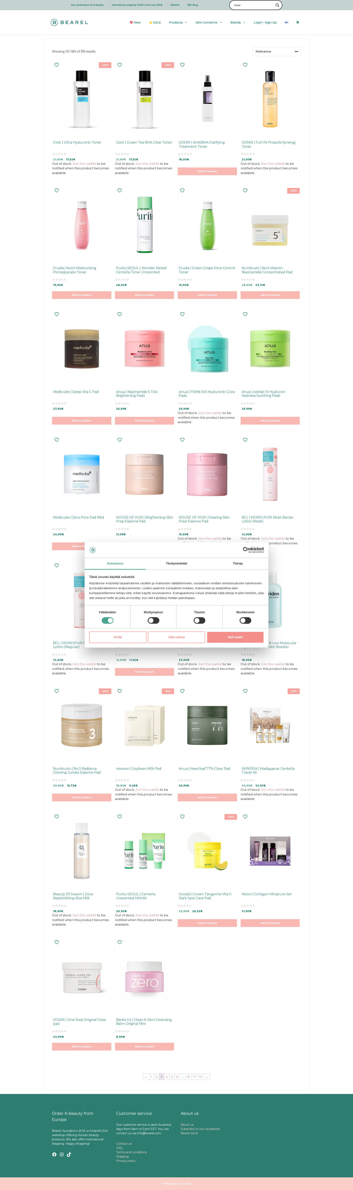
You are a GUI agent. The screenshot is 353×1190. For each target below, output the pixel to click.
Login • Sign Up (265, 22)
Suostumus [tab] (115, 563)
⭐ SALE (155, 22)
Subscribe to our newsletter (200, 1129)
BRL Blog (193, 5)
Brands (235, 22)
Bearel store (189, 1133)
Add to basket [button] (207, 171)
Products (176, 22)
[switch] (153, 620)
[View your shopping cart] (297, 22)
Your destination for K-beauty (87, 5)
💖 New (135, 22)
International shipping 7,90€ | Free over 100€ (137, 5)
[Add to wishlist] (57, 64)
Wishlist (175, 5)
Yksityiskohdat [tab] (176, 563)
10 (188, 1077)
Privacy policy (126, 1161)
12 (200, 1077)
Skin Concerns (206, 22)
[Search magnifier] (277, 5)
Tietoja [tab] (238, 563)
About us (187, 1124)
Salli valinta (176, 637)
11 (194, 1077)
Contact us (124, 1143)
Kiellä (118, 637)
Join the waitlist (84, 164)
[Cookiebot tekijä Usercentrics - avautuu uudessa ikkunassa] (246, 550)
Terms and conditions (131, 1152)
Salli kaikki (235, 637)
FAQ (119, 1148)
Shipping (122, 1156)
